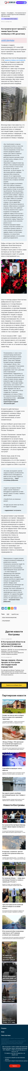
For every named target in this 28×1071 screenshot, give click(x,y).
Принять (14, 1066)
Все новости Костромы (11, 18)
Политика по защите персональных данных (16, 1060)
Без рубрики (10, 13)
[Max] (15, 608)
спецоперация (6, 620)
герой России (14, 614)
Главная (3, 13)
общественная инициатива (9, 617)
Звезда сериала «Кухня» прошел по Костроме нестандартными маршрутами (12, 663)
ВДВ (8, 614)
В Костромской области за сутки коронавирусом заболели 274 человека (13, 644)
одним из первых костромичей (15, 60)
